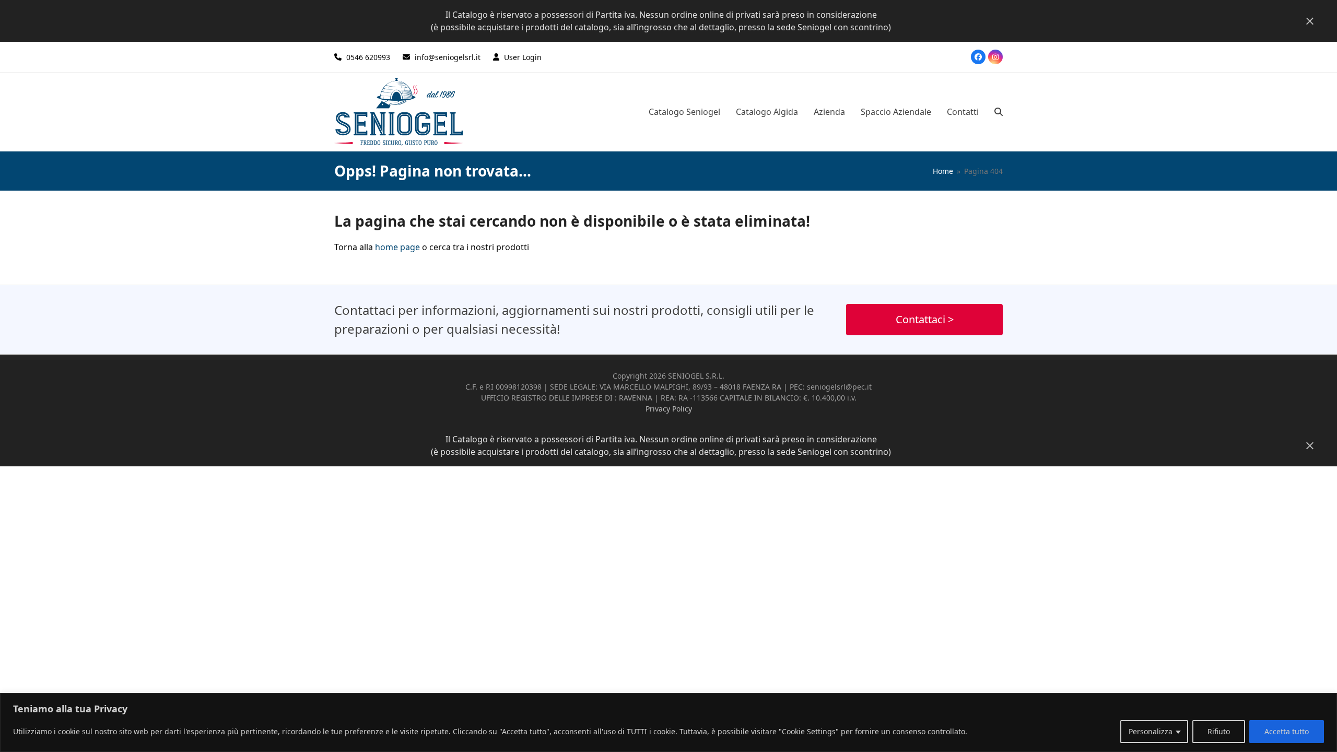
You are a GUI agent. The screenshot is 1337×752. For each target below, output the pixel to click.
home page (397, 247)
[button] (999, 112)
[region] (668, 722)
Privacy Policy (669, 409)
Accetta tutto (1286, 731)
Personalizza (1150, 731)
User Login (523, 57)
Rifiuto (1218, 731)
